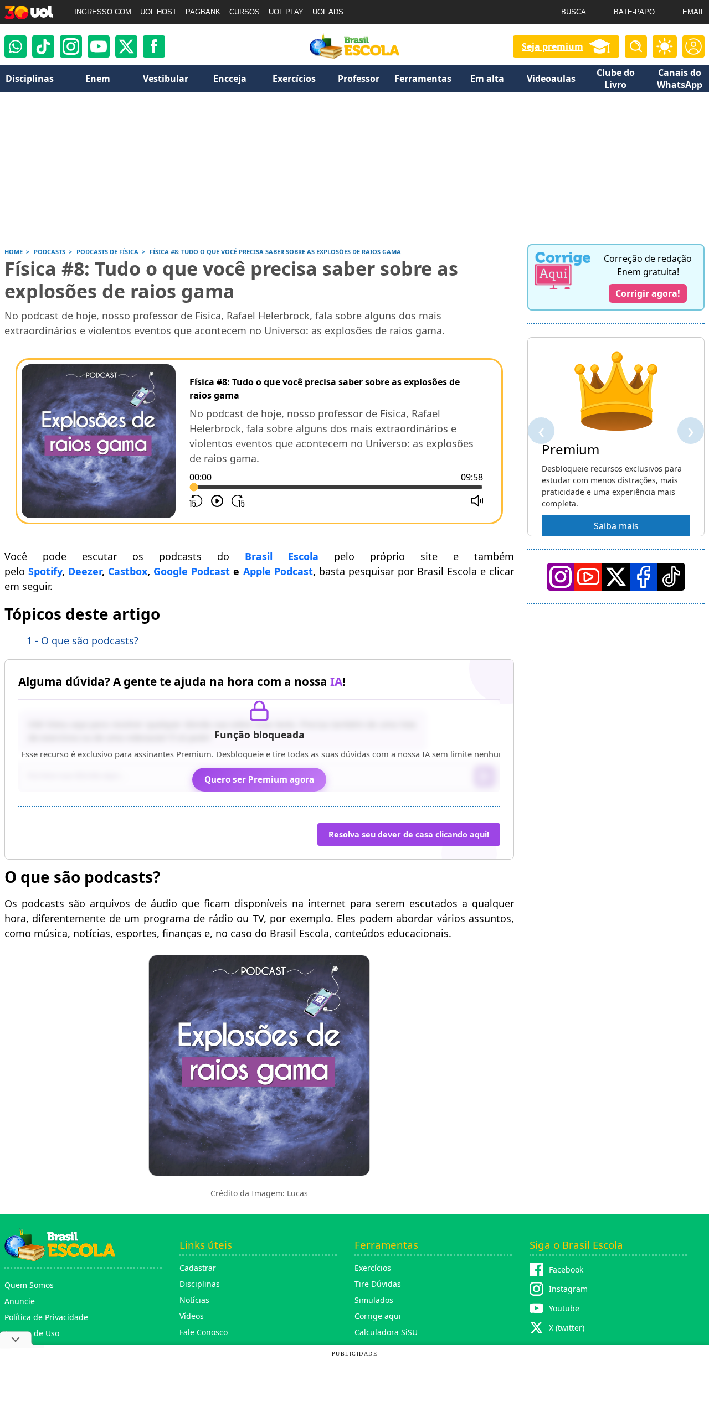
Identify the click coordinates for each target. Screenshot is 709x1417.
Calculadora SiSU (386, 1332)
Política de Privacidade (46, 1317)
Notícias (194, 1300)
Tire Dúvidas (377, 1284)
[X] (126, 46)
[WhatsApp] (15, 46)
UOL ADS (327, 12)
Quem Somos (29, 1285)
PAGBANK (203, 12)
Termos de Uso (31, 1333)
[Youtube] (99, 46)
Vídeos (191, 1316)
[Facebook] (643, 577)
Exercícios (372, 1268)
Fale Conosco (203, 1332)
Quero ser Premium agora (259, 779)
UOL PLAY (286, 12)
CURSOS (244, 12)
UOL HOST (158, 12)
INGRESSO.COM (102, 12)
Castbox (127, 571)
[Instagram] (71, 46)
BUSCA (573, 12)
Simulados (373, 1300)
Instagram (568, 1289)
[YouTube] (588, 577)
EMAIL (693, 12)
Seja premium (552, 46)
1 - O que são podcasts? (82, 640)
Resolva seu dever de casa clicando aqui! (408, 834)
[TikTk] (671, 577)
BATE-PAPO (634, 12)
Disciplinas (199, 1284)
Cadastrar (197, 1268)
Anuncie (19, 1301)
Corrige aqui (377, 1316)
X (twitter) (566, 1327)
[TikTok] (43, 46)
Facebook (566, 1269)
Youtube (564, 1308)
